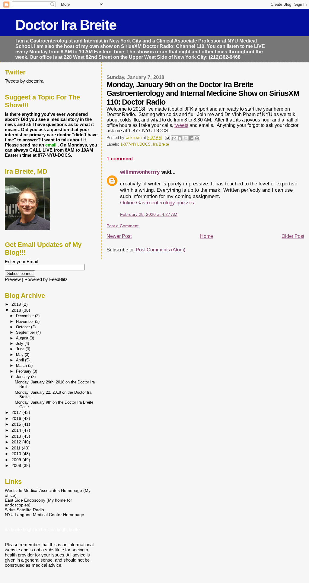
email (51, 144)
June (21, 349)
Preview (13, 279)
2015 (16, 424)
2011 (16, 448)
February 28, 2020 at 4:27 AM (148, 214)
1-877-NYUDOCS (135, 144)
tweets (181, 125)
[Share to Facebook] (191, 138)
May (20, 354)
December (25, 316)
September (26, 332)
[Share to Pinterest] (197, 138)
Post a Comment (123, 225)
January (23, 376)
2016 (16, 418)
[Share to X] (186, 138)
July (20, 343)
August (23, 338)
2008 (16, 465)
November (25, 321)
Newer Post (119, 236)
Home (206, 236)
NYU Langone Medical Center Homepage (44, 514)
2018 (16, 310)
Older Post (293, 236)
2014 (16, 430)
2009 (16, 459)
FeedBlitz (58, 279)
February (24, 371)
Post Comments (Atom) (160, 249)
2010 (16, 453)
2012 (16, 442)
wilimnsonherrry (140, 172)
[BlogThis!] (180, 138)
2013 (16, 436)
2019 (16, 304)
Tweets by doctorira (24, 81)
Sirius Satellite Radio (24, 509)
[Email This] (174, 138)
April (20, 360)
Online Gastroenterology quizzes (157, 203)
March (22, 365)
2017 (16, 412)
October (23, 327)
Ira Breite (161, 144)
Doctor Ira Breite (65, 25)
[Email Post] (167, 138)
